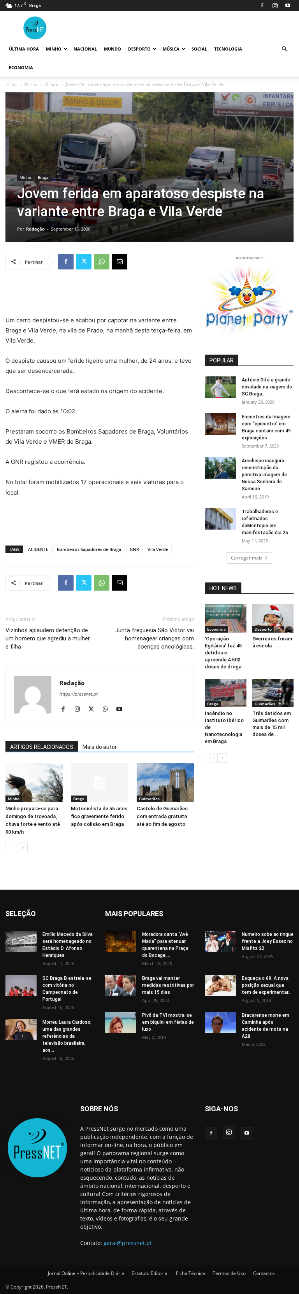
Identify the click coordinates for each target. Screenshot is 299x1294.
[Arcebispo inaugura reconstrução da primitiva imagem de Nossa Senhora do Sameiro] (220, 468)
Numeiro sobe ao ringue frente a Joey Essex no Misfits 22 (268, 941)
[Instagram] (275, 5)
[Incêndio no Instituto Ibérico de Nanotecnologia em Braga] (225, 693)
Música (171, 49)
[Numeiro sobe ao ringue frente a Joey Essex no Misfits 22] (220, 941)
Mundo (112, 49)
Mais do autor (100, 747)
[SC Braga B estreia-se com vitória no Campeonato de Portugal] (21, 985)
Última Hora (24, 49)
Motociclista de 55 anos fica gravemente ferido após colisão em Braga (99, 816)
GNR (134, 549)
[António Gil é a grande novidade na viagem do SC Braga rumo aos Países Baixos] (220, 387)
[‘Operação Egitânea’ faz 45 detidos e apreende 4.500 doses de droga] (225, 618)
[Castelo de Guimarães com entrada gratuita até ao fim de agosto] (165, 782)
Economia (21, 67)
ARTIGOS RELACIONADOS (41, 747)
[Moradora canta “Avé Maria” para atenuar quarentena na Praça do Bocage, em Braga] (120, 941)
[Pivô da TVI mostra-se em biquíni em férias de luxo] (120, 1022)
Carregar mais (246, 557)
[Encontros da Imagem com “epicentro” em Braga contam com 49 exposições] (220, 424)
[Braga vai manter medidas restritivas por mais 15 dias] (120, 985)
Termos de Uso (229, 1273)
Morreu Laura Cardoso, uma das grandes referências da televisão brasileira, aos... (66, 1036)
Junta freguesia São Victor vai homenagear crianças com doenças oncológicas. (154, 638)
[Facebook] (262, 5)
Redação (35, 229)
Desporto (139, 49)
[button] (284, 49)
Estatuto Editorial (150, 1273)
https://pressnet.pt (79, 694)
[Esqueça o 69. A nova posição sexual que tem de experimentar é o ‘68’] (220, 985)
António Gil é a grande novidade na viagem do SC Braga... (267, 387)
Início (11, 84)
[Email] (119, 261)
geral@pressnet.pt (128, 1243)
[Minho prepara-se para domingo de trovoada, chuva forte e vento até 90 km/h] (34, 782)
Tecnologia (228, 49)
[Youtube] (288, 5)
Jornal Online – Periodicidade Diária (86, 1273)
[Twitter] (83, 261)
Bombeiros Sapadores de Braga (89, 549)
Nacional (85, 49)
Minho (54, 49)
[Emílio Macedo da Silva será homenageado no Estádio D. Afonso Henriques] (21, 941)
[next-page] (23, 847)
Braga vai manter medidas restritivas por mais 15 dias (168, 985)
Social (199, 49)
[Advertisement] (100, 295)
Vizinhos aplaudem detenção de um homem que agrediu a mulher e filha (47, 638)
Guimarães (149, 798)
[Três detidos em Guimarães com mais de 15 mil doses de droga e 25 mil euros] (273, 693)
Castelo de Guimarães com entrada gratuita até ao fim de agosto (162, 816)
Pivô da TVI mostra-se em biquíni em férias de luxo (168, 1022)
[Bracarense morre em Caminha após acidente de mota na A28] (220, 1022)
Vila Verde (158, 549)
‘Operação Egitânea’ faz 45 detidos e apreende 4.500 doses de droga (223, 653)
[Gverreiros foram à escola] (273, 618)
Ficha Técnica (190, 1273)
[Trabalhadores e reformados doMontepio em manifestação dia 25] (220, 519)
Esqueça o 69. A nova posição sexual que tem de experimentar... (267, 985)
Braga (51, 84)
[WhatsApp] (101, 261)
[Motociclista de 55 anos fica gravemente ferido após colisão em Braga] (99, 782)
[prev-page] (10, 847)
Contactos (264, 1273)
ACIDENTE (38, 549)
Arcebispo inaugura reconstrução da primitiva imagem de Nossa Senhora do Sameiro (264, 474)
